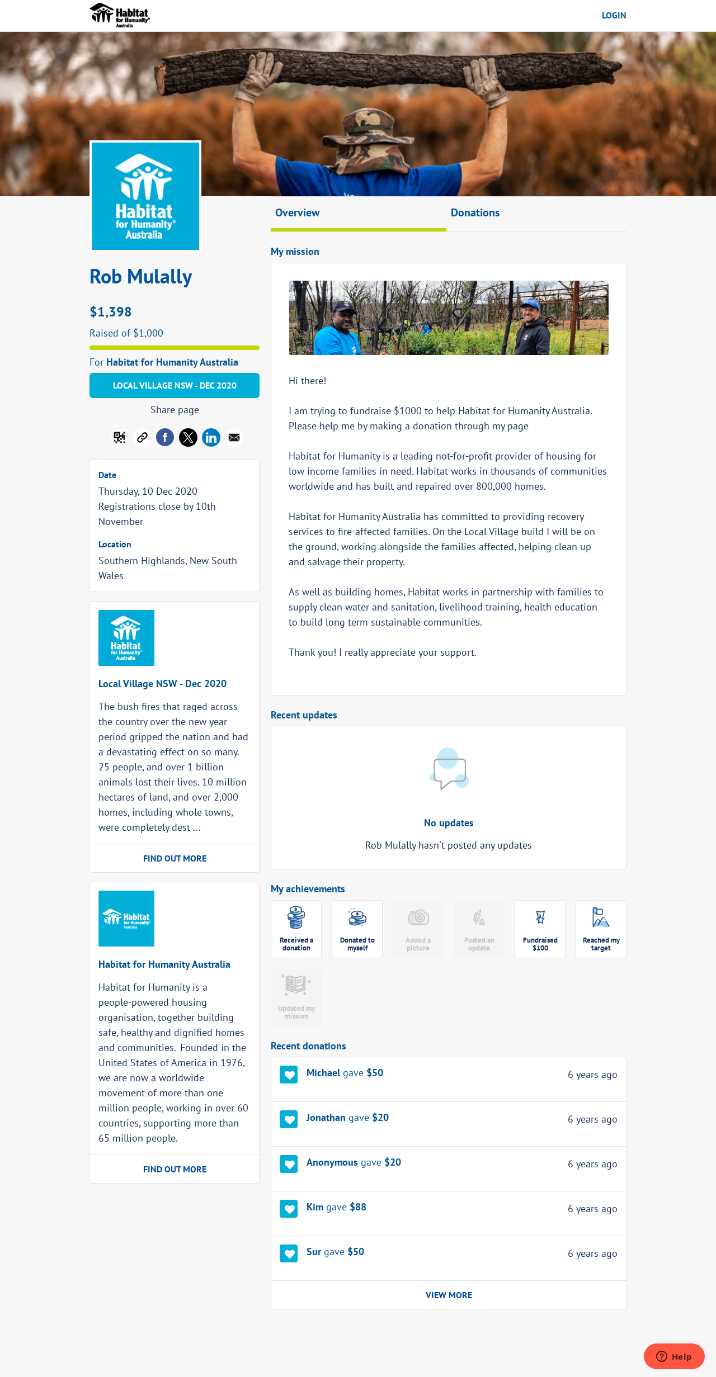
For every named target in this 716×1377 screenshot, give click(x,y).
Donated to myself (357, 944)
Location (114, 544)
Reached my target (601, 944)
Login (614, 15)
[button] (234, 439)
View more (449, 1294)
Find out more (174, 858)
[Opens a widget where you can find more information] (674, 1357)
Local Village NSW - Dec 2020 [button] (175, 385)
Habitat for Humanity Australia (172, 362)
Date (107, 474)
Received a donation (296, 944)
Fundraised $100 (540, 944)
